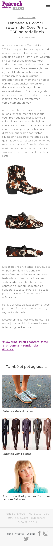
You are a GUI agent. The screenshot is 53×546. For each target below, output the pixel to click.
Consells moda (26, 18)
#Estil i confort (29, 342)
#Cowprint (9, 342)
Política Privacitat (14, 533)
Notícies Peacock (15, 514)
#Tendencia (10, 345)
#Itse (44, 342)
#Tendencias (30, 345)
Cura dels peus (27, 522)
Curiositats (38, 518)
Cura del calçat (18, 518)
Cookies (30, 533)
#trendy (8, 349)
